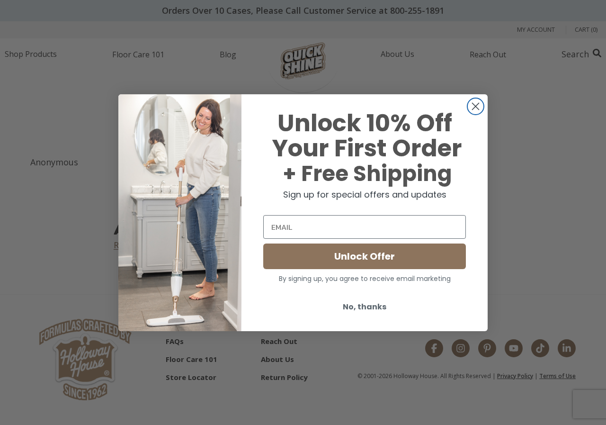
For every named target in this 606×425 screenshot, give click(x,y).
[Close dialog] (475, 106)
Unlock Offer (364, 256)
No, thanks (364, 306)
